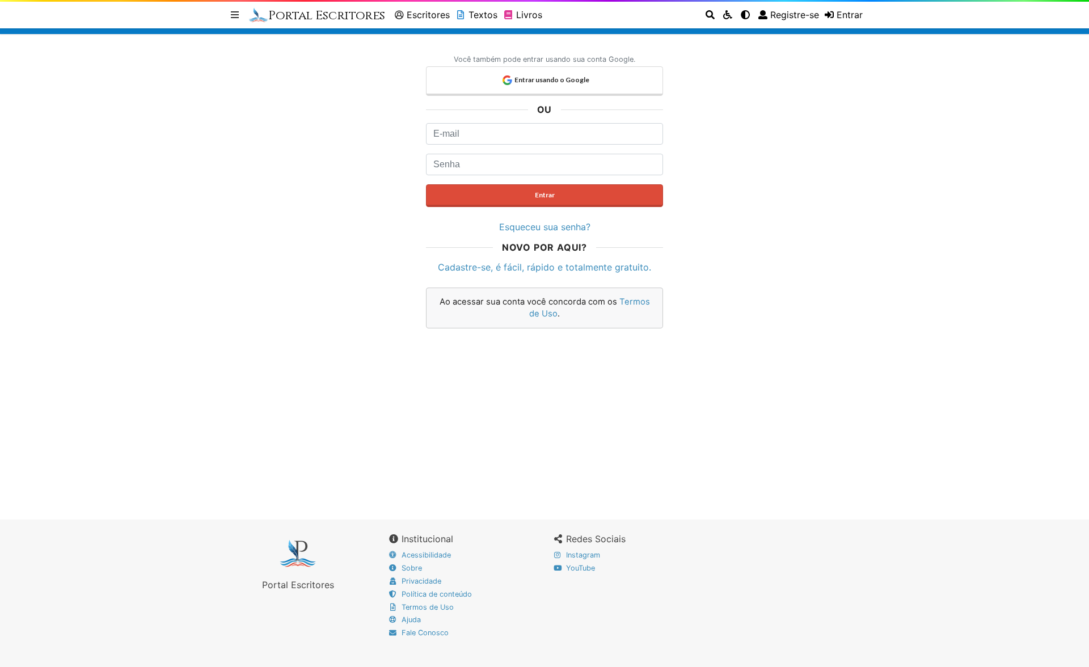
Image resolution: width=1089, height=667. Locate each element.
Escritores (428, 14)
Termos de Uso (426, 607)
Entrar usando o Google (551, 79)
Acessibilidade (425, 555)
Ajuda (410, 619)
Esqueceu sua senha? (544, 227)
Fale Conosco (424, 632)
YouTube (579, 568)
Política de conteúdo (435, 594)
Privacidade (420, 581)
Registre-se (794, 14)
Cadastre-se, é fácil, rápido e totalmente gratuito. (544, 267)
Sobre (410, 568)
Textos (482, 14)
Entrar (545, 195)
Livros (529, 14)
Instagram (582, 555)
